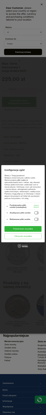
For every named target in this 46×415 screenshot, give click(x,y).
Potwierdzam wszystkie (23, 229)
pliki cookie (21, 180)
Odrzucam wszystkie (23, 236)
